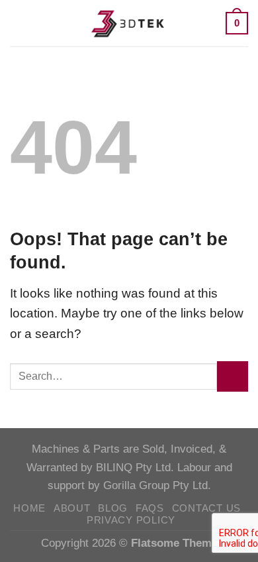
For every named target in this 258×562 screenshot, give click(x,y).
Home (29, 508)
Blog (113, 508)
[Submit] (232, 376)
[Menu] (19, 23)
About (72, 508)
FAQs (150, 508)
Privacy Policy (131, 520)
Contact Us (206, 508)
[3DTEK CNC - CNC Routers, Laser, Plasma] (129, 23)
